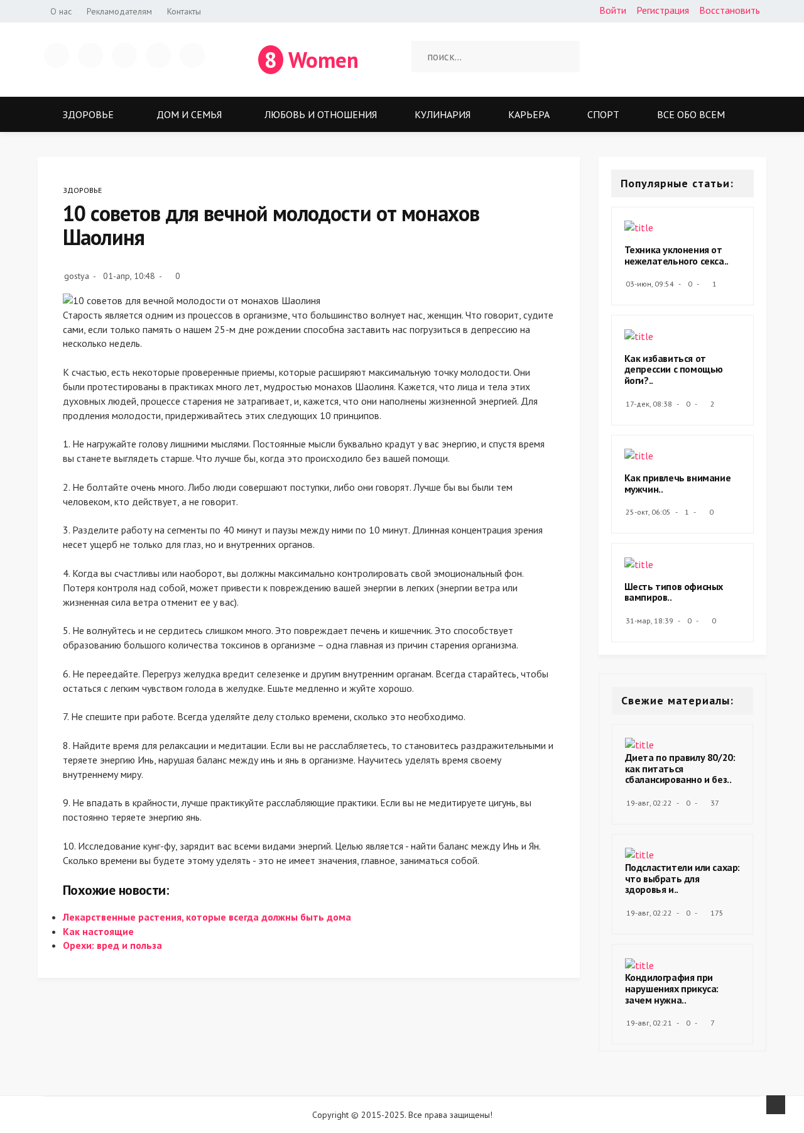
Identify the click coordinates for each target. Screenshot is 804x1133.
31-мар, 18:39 (649, 620)
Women (311, 59)
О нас (61, 11)
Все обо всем (691, 114)
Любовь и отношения (320, 114)
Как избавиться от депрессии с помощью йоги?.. (673, 369)
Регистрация (662, 10)
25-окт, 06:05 (648, 512)
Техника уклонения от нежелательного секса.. (676, 255)
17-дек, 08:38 (649, 403)
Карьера (529, 114)
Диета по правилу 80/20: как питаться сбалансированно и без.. (680, 768)
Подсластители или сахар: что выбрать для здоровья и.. (682, 878)
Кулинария (442, 114)
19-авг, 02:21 (649, 1022)
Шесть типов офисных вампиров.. (673, 592)
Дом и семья (189, 114)
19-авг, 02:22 (649, 802)
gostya (76, 276)
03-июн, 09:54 (650, 283)
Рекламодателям (119, 11)
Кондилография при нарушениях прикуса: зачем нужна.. (672, 988)
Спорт (603, 114)
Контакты (184, 11)
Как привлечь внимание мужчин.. (677, 483)
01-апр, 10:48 (129, 276)
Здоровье (88, 114)
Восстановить (729, 10)
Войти (612, 10)
